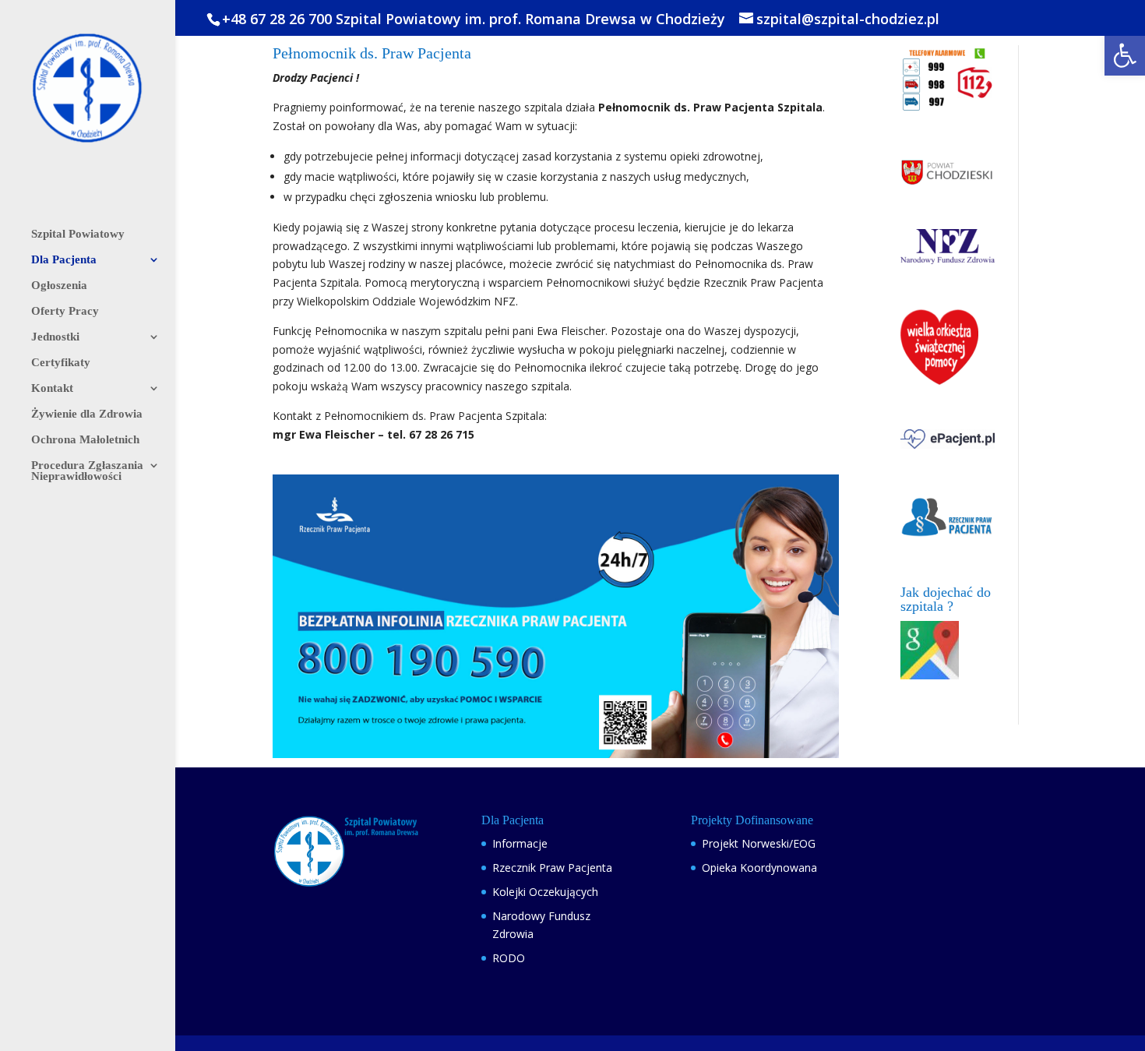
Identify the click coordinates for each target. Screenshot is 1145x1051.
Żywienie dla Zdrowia (87, 414)
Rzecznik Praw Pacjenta (552, 867)
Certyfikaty (60, 363)
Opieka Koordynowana (759, 867)
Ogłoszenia (59, 285)
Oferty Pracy (65, 311)
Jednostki (55, 337)
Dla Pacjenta (64, 260)
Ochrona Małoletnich (85, 440)
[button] (1124, 55)
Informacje (520, 843)
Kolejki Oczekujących (545, 891)
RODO (508, 957)
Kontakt (52, 388)
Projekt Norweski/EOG (759, 843)
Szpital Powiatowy (78, 234)
